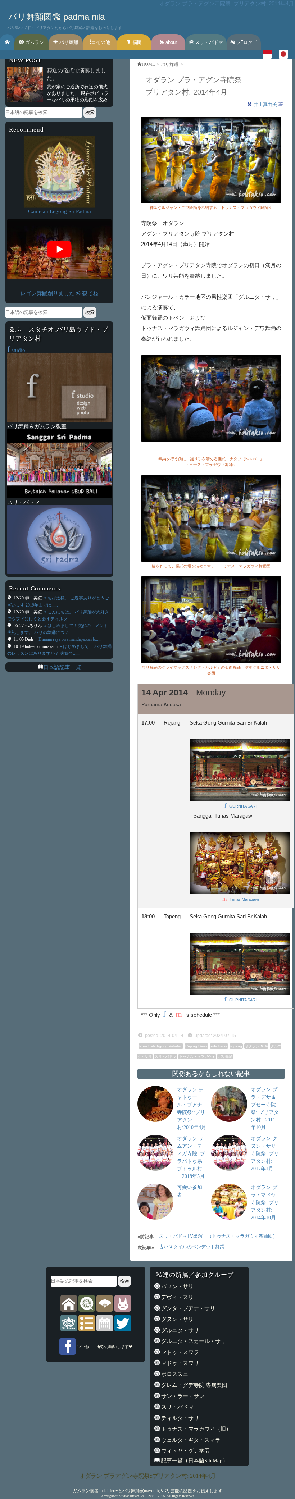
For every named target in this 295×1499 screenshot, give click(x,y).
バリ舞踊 (68, 42)
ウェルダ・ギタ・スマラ (190, 1440)
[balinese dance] (104, 1303)
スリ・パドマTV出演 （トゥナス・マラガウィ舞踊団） (218, 1236)
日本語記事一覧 (62, 667)
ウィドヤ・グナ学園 (185, 1451)
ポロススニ (174, 1374)
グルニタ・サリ (179, 1330)
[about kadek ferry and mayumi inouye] (122, 1303)
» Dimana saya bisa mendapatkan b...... (67, 639)
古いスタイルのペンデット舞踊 (191, 1246)
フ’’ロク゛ (246, 42)
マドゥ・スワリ (179, 1363)
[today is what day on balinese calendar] (104, 1323)
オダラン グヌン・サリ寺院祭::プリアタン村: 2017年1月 (265, 1153)
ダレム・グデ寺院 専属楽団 (193, 1385)
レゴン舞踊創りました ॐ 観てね (59, 293)
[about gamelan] (86, 1303)
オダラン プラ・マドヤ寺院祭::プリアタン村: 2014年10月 (265, 1202)
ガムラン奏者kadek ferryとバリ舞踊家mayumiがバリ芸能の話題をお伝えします (147, 1490)
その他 (102, 42)
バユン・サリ (177, 1286)
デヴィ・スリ (177, 1297)
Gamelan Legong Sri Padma (59, 211)
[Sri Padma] (68, 1323)
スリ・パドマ (208, 42)
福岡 (136, 42)
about (170, 42)
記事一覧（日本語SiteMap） (194, 1460)
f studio (122, 1496)
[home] (68, 1303)
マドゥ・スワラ (179, 1352)
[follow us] (122, 1323)
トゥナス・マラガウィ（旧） (195, 1429)
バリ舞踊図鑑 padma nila (56, 17)
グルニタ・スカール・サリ (193, 1341)
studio (16, 350)
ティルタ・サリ (179, 1418)
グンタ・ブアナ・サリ (187, 1308)
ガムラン (34, 42)
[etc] (86, 1323)
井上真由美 (266, 104)
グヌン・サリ (177, 1319)
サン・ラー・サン (182, 1396)
